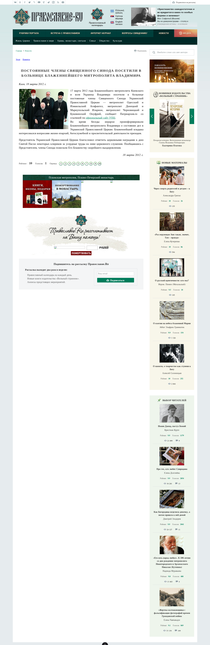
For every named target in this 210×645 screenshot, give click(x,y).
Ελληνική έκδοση (119, 11)
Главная (19, 50)
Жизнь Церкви (23, 41)
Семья (92, 41)
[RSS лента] (58, 2)
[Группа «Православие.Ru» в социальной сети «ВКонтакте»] (15, 2)
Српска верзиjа (119, 17)
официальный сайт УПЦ (100, 117)
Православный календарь (97, 24)
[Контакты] (63, 2)
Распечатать (142, 50)
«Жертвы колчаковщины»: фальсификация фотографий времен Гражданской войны (172, 613)
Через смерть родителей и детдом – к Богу (172, 190)
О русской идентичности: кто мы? (172, 280)
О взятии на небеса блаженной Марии (172, 323)
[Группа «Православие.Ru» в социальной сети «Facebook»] (24, 2)
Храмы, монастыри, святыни (71, 41)
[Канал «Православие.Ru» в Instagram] (53, 2)
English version (119, 22)
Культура (117, 41)
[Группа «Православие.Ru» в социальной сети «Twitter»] (29, 2)
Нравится (26, 59)
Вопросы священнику (134, 33)
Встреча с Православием (65, 33)
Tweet (18, 59)
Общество (104, 41)
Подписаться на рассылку (186, 2)
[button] (140, 25)
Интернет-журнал (101, 33)
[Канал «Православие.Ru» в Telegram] (48, 2)
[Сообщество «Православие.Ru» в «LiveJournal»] (34, 2)
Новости (164, 33)
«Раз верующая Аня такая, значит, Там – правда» (172, 236)
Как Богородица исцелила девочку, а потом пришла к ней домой (172, 513)
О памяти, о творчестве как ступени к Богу (172, 368)
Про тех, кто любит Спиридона (172, 469)
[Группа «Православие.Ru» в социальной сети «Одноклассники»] (20, 2)
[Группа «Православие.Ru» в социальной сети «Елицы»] (44, 2)
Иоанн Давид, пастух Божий (172, 426)
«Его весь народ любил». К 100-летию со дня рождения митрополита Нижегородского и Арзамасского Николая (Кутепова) (171, 562)
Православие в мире (43, 41)
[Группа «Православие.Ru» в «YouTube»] (39, 2)
